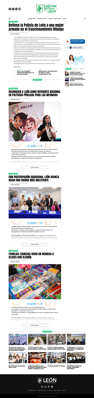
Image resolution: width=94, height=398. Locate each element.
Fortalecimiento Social (42, 18)
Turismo (64, 18)
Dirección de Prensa (15, 34)
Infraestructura (57, 18)
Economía (50, 18)
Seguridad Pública (31, 18)
